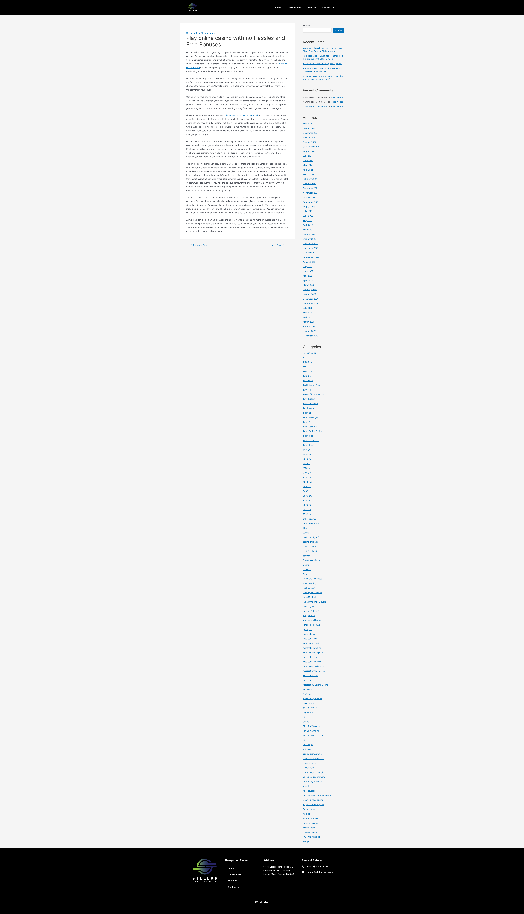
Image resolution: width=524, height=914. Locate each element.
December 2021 (310, 299)
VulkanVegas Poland (312, 781)
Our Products (294, 7)
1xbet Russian (309, 445)
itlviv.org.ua (308, 606)
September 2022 (311, 257)
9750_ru (307, 514)
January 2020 (309, 331)
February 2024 (310, 179)
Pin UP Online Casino (313, 735)
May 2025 (307, 123)
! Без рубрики (309, 353)
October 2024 (309, 142)
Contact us (328, 7)
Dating (306, 565)
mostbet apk (309, 634)
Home (278, 7)
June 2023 (308, 216)
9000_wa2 (308, 454)
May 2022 (307, 275)
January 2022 (309, 294)
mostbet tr (308, 680)
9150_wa (307, 468)
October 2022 (309, 252)
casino (306, 532)
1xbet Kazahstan (311, 440)
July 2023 (307, 211)
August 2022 (309, 262)
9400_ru (307, 486)
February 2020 (310, 326)
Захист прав (309, 809)
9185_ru (307, 472)
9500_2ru (307, 495)
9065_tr (306, 463)
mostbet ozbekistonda (313, 666)
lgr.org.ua (307, 629)
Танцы (306, 841)
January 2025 (309, 128)
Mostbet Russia (310, 675)
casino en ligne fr (311, 537)
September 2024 (311, 146)
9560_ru (307, 505)
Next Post (277, 245)
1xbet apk (307, 412)
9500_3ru (307, 500)
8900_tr (306, 449)
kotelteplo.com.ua (311, 625)
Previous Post (198, 245)
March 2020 (308, 322)
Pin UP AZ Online (311, 731)
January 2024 (309, 183)
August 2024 (309, 151)
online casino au (311, 707)
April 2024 (308, 170)
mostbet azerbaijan (312, 648)
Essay (306, 574)
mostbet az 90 (310, 638)
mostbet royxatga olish (314, 671)
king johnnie (309, 615)
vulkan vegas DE (311, 767)
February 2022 (310, 289)
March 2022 (308, 285)
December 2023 (311, 188)
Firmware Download (312, 578)
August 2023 (309, 206)
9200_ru (307, 477)
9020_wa (307, 459)
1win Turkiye (309, 399)
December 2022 (310, 243)
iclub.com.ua (309, 588)
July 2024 (307, 156)
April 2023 (308, 225)
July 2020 (307, 308)
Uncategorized (193, 33)
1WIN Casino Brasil (312, 385)
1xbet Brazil (308, 422)
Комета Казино (310, 823)
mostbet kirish (310, 657)
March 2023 (309, 229)
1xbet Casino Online (312, 431)
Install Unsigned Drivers (314, 601)
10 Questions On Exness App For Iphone (322, 63)
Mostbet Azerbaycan (313, 652)
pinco (305, 740)
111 (304, 366)
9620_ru (307, 509)
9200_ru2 (307, 482)
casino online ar (310, 546)
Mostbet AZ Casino (312, 643)
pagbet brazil (309, 712)
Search (306, 25)
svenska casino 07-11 (313, 758)
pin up (306, 721)
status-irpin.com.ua (312, 754)
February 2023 (310, 234)
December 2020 (310, 303)
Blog (305, 528)
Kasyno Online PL (311, 611)
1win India (307, 390)
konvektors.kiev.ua (312, 620)
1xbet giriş (308, 436)
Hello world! (337, 97)
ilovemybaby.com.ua (312, 592)
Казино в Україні (311, 818)
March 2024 (309, 174)
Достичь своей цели (313, 800)
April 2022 (308, 280)
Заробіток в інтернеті (313, 804)
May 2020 (307, 312)
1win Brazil (308, 380)
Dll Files (307, 569)
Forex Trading (309, 583)
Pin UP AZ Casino (311, 726)
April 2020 (308, 317)
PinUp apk (308, 744)
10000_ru (307, 362)
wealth (306, 786)
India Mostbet (309, 597)
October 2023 (309, 197)
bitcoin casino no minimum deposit (242, 115)
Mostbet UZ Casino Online (315, 684)
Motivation (308, 689)
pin (304, 717)
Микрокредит (309, 827)
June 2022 (308, 271)
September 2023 (311, 202)
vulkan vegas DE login (313, 772)
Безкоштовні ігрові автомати (317, 795)
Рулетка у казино (311, 836)
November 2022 (310, 248)
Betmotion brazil (311, 523)
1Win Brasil (308, 376)
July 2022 (307, 266)
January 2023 (309, 239)
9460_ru (307, 491)
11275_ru (307, 371)
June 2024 (308, 160)
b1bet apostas (309, 519)
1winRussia (308, 408)
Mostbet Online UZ (312, 661)
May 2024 (307, 165)
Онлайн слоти (310, 832)
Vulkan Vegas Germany (314, 777)
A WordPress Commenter (315, 106)
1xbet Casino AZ (310, 426)
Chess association (312, 560)
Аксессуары (309, 790)
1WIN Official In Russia (313, 394)
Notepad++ (308, 703)
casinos (306, 555)
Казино (306, 814)
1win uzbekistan (310, 403)
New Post (307, 694)
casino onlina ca (310, 542)
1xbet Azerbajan (310, 417)
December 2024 (311, 133)
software (307, 749)
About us (312, 7)
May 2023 (307, 220)
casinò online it (310, 551)
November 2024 (311, 137)
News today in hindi (312, 698)
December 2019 (310, 335)
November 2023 (311, 192)
